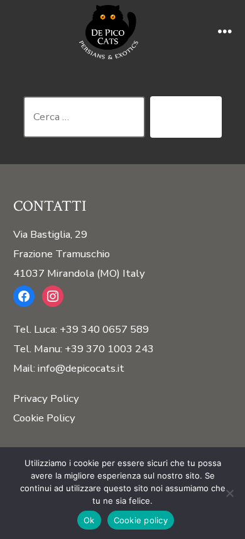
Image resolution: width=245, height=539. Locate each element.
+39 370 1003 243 (109, 349)
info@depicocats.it (81, 368)
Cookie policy (141, 520)
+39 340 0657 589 (104, 329)
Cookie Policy (44, 418)
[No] (229, 493)
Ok (89, 520)
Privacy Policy (46, 398)
